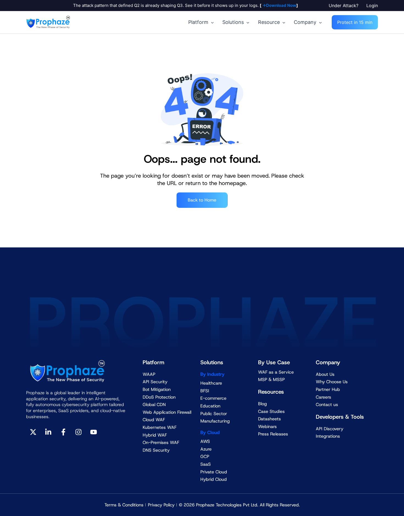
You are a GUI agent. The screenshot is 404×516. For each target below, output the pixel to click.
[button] (345, 5)
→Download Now (278, 5)
